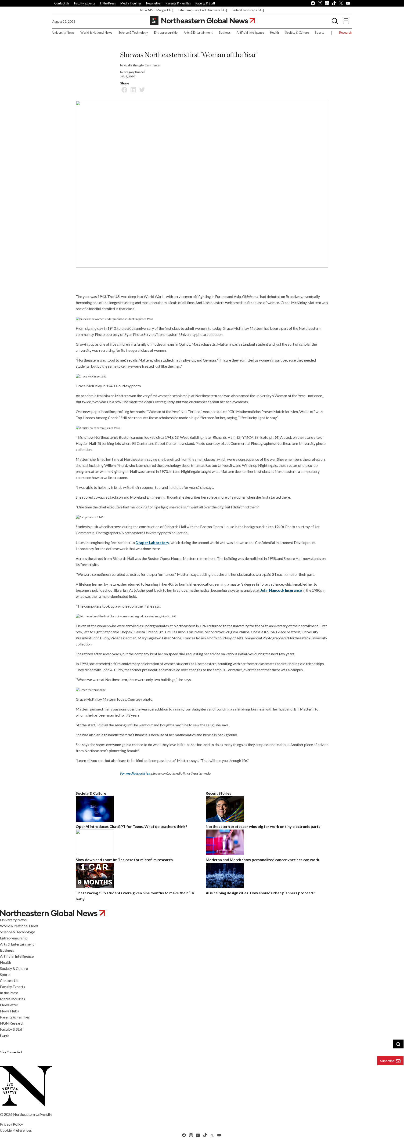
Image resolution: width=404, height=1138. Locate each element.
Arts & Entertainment (198, 32)
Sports (319, 32)
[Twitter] (141, 89)
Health (274, 32)
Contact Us (61, 3)
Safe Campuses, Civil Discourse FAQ (202, 10)
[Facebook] (123, 89)
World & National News (96, 32)
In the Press (108, 3)
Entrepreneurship (166, 32)
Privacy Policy (11, 1124)
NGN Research (12, 1023)
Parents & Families (178, 3)
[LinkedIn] (132, 89)
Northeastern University (32, 1114)
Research (345, 32)
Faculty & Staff (205, 3)
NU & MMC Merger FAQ (156, 10)
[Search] (398, 1044)
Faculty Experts (84, 3)
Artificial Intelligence (250, 32)
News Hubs (9, 1011)
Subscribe (387, 1061)
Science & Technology (133, 32)
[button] (334, 20)
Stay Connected (11, 1052)
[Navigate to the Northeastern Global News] (202, 20)
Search (4, 1035)
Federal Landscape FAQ (248, 10)
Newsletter (153, 3)
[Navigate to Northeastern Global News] (202, 913)
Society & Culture (297, 32)
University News (63, 32)
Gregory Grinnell (134, 72)
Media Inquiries (130, 3)
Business (225, 32)
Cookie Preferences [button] (16, 1130)
